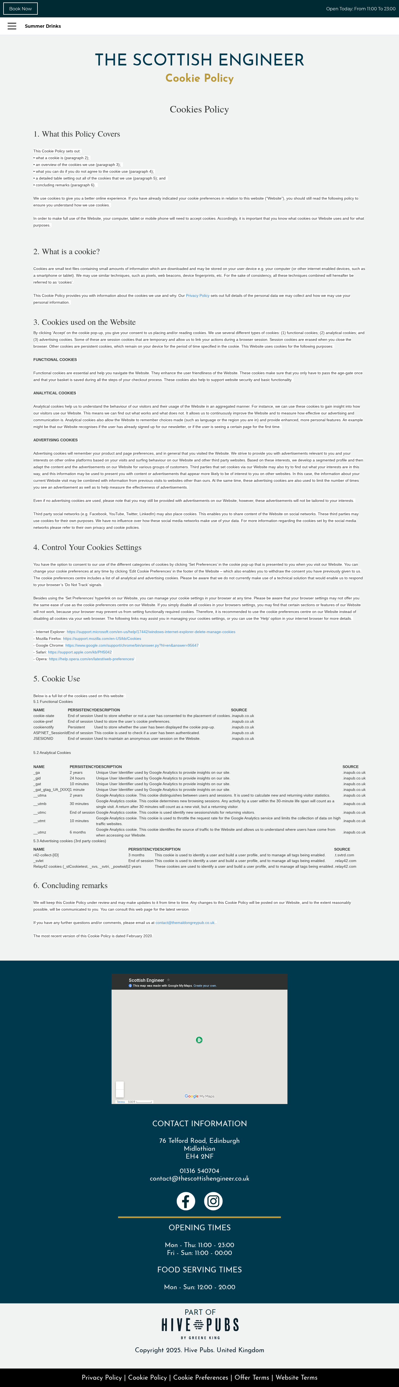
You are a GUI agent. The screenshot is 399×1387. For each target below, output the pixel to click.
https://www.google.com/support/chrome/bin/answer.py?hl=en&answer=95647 (132, 645)
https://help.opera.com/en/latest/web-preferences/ (91, 659)
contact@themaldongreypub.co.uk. (186, 922)
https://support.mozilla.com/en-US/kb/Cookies (102, 638)
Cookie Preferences (200, 1376)
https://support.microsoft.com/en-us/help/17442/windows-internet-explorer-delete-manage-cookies (151, 632)
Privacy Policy (198, 295)
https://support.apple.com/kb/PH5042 (80, 652)
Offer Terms (252, 1376)
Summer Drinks (43, 26)
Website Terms (297, 1376)
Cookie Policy (147, 1376)
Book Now (20, 8)
